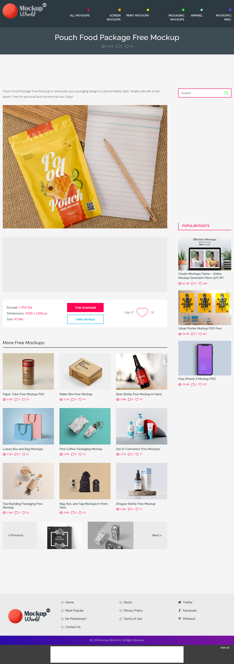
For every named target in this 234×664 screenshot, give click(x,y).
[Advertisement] (117, 71)
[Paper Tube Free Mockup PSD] (28, 371)
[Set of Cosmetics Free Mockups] (141, 426)
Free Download (85, 308)
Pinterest (189, 619)
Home (69, 602)
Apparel (197, 15)
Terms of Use (133, 619)
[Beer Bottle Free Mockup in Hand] (141, 371)
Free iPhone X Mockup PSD (197, 379)
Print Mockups (137, 15)
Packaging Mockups (176, 17)
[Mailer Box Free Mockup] (85, 371)
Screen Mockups (114, 17)
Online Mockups (85, 319)
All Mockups (80, 15)
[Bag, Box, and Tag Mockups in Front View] (85, 481)
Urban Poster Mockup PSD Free (200, 328)
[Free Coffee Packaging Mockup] (85, 426)
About (128, 602)
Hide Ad (225, 647)
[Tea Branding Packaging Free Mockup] (28, 481)
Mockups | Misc (223, 17)
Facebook (190, 610)
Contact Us (73, 627)
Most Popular (74, 610)
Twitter (188, 602)
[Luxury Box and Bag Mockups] (28, 426)
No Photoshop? (76, 619)
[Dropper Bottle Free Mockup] (141, 481)
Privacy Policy (133, 610)
